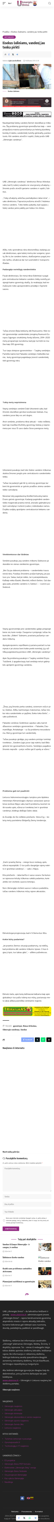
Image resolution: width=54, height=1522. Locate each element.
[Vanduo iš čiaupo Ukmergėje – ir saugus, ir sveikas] (44, 1247)
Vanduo (24, 1030)
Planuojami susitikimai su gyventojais (19, 1281)
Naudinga (9, 1482)
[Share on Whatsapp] (30, 1518)
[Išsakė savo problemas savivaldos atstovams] (44, 1271)
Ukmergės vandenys (11, 1030)
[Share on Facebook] (9, 54)
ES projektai (10, 1460)
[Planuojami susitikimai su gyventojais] (44, 1284)
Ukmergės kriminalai (13, 1413)
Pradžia (6, 32)
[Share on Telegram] (17, 54)
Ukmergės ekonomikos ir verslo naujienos (23, 1417)
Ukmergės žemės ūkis (14, 1424)
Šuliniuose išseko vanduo (13, 1257)
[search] (49, 3)
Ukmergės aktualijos (13, 1410)
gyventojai (17, 1026)
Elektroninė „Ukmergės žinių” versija (20, 1467)
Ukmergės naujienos (13, 1406)
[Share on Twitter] (13, 54)
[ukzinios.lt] (27, 3)
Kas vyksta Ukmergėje (14, 1478)
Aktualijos (9, 37)
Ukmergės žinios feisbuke (16, 1471)
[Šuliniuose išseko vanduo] (44, 1260)
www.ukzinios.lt (18, 1314)
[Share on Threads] (48, 1039)
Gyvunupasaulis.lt (12, 1442)
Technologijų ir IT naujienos (17, 1446)
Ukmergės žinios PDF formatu (18, 1464)
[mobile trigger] (5, 3)
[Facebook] (22, 1498)
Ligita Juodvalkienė (14, 61)
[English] (28, 1498)
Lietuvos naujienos (13, 1428)
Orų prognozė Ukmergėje (16, 1475)
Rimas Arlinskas (29, 1026)
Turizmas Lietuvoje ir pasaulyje (18, 1439)
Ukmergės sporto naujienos (17, 1420)
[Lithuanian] (32, 1498)
